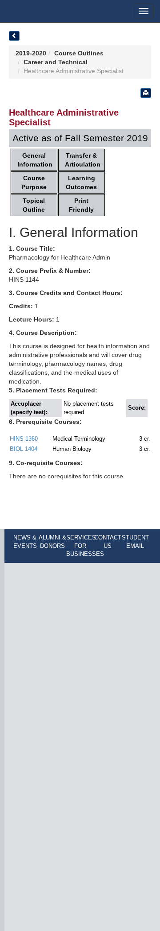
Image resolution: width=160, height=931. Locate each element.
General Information (34, 160)
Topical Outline (34, 205)
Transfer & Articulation (82, 160)
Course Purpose (34, 182)
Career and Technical (56, 62)
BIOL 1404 (23, 449)
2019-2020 (31, 53)
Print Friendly (81, 205)
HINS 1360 (24, 438)
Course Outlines (79, 53)
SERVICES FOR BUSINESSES (85, 545)
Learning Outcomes (81, 182)
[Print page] (145, 93)
